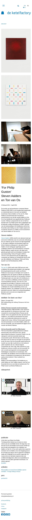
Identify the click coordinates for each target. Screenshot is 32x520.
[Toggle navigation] (3, 5)
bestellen (3, 463)
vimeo (2, 506)
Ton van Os (4, 267)
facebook (3, 504)
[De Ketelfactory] (16, 17)
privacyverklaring (5, 500)
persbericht (4, 478)
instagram (3, 508)
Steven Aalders (5, 238)
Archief (3, 24)
